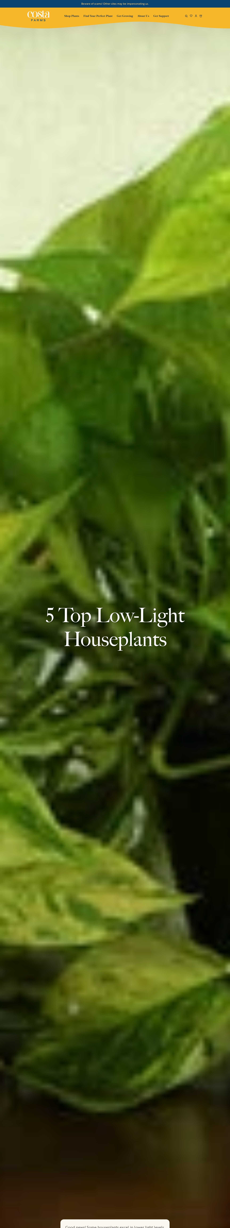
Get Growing (125, 16)
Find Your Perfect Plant (98, 16)
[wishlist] (191, 16)
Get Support (161, 16)
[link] (38, 15)
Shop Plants (71, 16)
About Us (143, 16)
